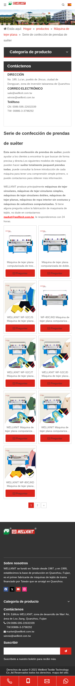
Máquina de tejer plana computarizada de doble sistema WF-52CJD (55, 264)
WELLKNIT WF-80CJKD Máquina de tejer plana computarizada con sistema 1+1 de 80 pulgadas (20, 484)
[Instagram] (24, 589)
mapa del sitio (60, 672)
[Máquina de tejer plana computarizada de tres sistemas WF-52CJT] (20, 243)
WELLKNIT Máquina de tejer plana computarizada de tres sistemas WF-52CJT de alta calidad (20, 429)
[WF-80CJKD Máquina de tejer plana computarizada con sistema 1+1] (55, 298)
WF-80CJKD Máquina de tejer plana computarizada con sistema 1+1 (55, 319)
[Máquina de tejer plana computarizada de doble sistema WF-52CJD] (55, 243)
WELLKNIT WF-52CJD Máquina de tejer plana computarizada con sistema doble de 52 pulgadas (55, 374)
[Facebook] (6, 589)
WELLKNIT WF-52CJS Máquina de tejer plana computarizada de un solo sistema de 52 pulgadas (20, 319)
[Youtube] (18, 589)
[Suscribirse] (65, 651)
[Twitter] (12, 589)
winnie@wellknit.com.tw (21, 97)
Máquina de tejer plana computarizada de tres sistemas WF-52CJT (20, 264)
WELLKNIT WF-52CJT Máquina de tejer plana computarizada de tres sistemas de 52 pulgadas (20, 374)
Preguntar (21, 273)
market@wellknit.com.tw (20, 631)
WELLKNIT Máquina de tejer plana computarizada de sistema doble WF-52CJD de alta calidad (55, 429)
